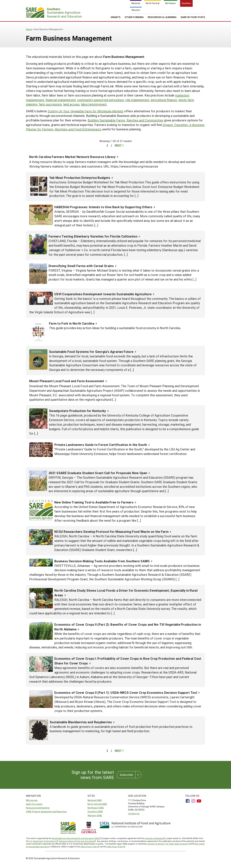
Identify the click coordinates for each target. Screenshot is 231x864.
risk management (137, 100)
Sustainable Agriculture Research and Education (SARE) (76, 838)
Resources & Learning (162, 17)
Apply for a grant (34, 803)
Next (118, 145)
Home (29, 29)
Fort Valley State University (176, 844)
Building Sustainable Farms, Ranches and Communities (125, 120)
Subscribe (126, 775)
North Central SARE (97, 803)
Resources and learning (38, 807)
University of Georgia (155, 844)
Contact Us (133, 813)
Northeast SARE (96, 807)
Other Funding (134, 17)
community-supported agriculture (100, 100)
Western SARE (95, 815)
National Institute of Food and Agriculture (76, 841)
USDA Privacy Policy (89, 846)
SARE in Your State (193, 17)
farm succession (50, 104)
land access (71, 104)
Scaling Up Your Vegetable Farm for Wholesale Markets (85, 111)
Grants (116, 17)
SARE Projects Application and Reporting (46, 811)
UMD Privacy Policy (115, 846)
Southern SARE (95, 811)
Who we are (32, 800)
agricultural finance (164, 100)
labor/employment (94, 104)
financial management (60, 100)
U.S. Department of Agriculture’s (42, 841)
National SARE (95, 800)
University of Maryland (154, 838)
